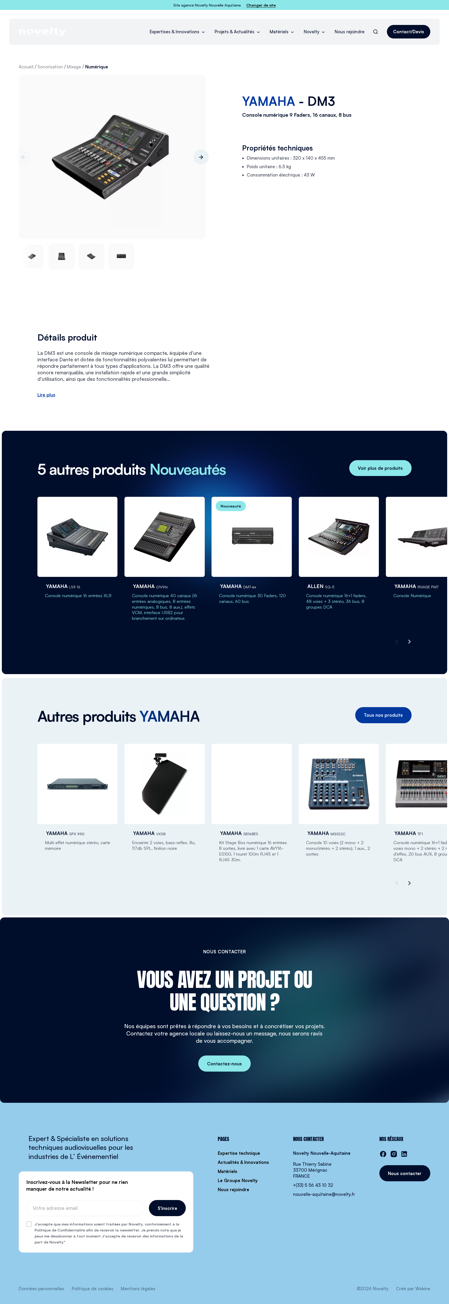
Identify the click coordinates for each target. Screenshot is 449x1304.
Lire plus (46, 394)
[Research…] (375, 31)
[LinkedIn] (404, 1154)
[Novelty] (42, 32)
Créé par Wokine (413, 1288)
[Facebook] (383, 1154)
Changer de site (261, 5)
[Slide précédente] (23, 157)
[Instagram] (394, 1154)
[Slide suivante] (201, 157)
